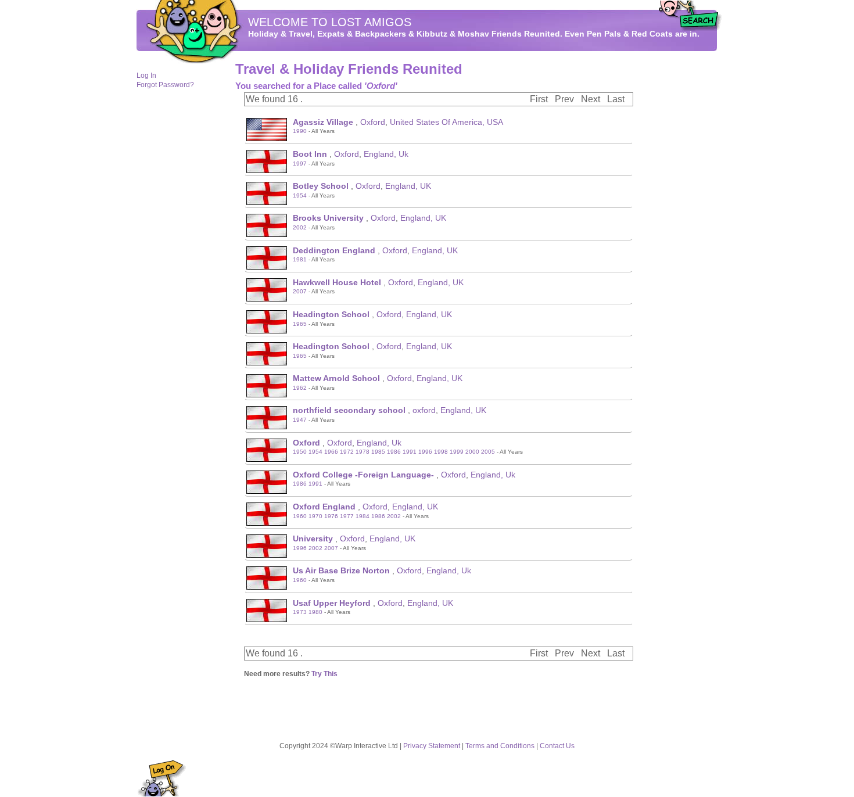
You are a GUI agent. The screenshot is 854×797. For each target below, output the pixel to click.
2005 (488, 451)
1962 (300, 388)
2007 (300, 291)
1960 (300, 516)
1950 (300, 451)
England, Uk (386, 154)
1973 (300, 612)
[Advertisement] (682, 238)
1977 (347, 516)
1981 (300, 259)
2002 (300, 227)
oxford (424, 410)
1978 (362, 451)
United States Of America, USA (446, 122)
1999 (457, 451)
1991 (410, 451)
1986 (394, 451)
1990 (300, 131)
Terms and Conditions (499, 746)
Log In (146, 75)
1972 (347, 451)
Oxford (372, 122)
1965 (300, 324)
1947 (300, 420)
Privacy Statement (431, 746)
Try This (324, 674)
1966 (331, 451)
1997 (300, 163)
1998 (441, 451)
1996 (425, 451)
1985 (378, 451)
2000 (472, 451)
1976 (331, 516)
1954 (300, 195)
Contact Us (557, 746)
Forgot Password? (165, 85)
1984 (362, 516)
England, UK (408, 186)
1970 (315, 516)
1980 (315, 612)
